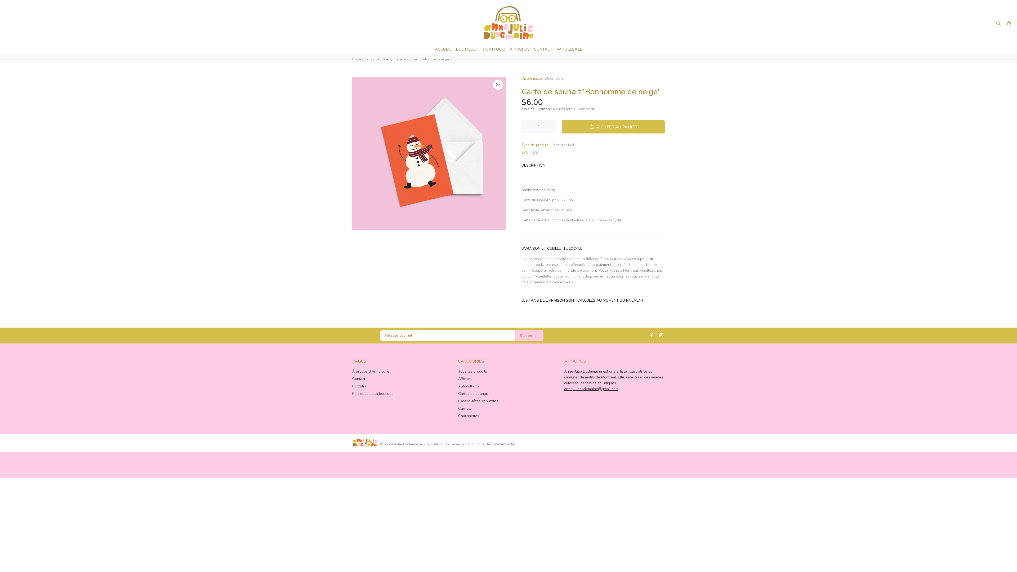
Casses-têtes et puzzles (478, 401)
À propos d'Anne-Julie (370, 371)
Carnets (464, 408)
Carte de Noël (562, 145)
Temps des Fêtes (377, 59)
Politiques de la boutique (373, 393)
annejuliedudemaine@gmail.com (591, 388)
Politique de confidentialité (492, 444)
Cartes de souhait (473, 393)
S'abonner (529, 335)
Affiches (465, 378)
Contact (358, 378)
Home (356, 59)
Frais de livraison (535, 108)
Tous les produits (472, 371)
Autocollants (468, 386)
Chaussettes (468, 415)
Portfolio (359, 386)
